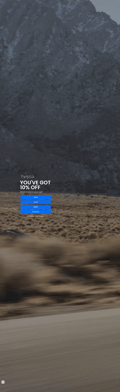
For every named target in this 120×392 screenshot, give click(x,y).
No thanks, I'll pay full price (36, 216)
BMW (36, 207)
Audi (36, 202)
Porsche (35, 212)
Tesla (36, 197)
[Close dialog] (118, 1)
